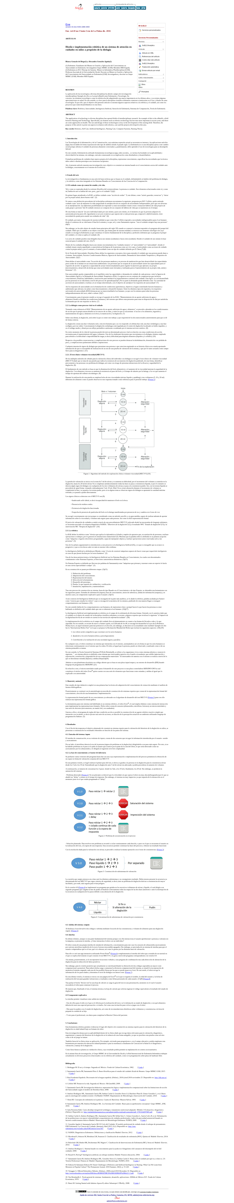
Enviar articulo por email (151, 70)
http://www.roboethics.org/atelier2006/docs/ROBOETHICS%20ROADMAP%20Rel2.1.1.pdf (100, 1173)
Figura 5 (75, 931)
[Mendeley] (140, 85)
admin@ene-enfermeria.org (117, 1201)
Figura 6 (114, 954)
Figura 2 (85, 775)
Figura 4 (82, 887)
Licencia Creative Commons (149, 1192)
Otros (143, 85)
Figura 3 (160, 850)
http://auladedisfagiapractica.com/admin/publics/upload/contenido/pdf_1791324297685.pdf (118, 1112)
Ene (68, 24)
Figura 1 (152, 379)
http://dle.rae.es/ (161, 1077)
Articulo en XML (148, 53)
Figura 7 (129, 972)
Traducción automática (150, 67)
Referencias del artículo (151, 57)
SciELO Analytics (148, 45)
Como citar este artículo (151, 60)
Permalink (145, 92)
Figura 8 (147, 979)
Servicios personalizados (151, 30)
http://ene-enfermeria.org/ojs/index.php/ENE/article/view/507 (101, 1127)
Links (141, 1067)
